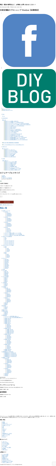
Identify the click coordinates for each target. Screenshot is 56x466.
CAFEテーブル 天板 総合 (7, 236)
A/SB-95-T (8, 348)
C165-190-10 (6, 260)
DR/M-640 (6, 273)
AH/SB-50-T (9, 367)
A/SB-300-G (9, 336)
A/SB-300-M (9, 337)
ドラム (3, 432)
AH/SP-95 (6, 375)
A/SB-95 (8, 345)
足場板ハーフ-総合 (5, 357)
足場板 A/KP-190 (7, 320)
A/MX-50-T (9, 327)
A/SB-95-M (9, 347)
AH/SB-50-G (9, 365)
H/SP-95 (5, 304)
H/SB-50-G (9, 294)
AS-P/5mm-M (9, 220)
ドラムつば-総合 (5, 276)
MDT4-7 (5, 279)
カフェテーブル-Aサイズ (9, 240)
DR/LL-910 (6, 272)
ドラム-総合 (4, 270)
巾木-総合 (4, 286)
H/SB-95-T (8, 301)
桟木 (3, 427)
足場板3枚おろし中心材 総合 (7, 351)
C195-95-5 (6, 268)
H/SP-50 (5, 303)
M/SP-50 (5, 313)
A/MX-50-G (9, 325)
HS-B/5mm (9, 223)
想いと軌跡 (4, 446)
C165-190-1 (6, 259)
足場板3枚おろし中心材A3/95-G (10, 354)
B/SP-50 (5, 284)
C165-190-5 (6, 261)
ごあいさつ (4, 441)
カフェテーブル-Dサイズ (9, 244)
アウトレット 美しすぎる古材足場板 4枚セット (13, 317)
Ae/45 (5, 247)
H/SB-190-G (9, 289)
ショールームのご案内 (6, 447)
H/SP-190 (6, 302)
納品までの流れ (5, 455)
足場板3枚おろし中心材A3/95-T (10, 356)
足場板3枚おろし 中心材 (7, 433)
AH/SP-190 (6, 373)
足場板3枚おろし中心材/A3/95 (10, 352)
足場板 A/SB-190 (7, 328)
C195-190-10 (6, 265)
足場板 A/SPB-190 (7, 349)
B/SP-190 (6, 283)
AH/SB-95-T (9, 372)
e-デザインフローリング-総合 (8, 245)
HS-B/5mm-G (9, 224)
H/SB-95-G (9, 299)
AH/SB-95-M (9, 371)
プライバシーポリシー (6, 460)
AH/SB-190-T (9, 362)
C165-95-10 (6, 262)
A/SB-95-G (9, 346)
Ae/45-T (8, 251)
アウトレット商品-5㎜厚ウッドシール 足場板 (13, 234)
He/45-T (8, 257)
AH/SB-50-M (9, 366)
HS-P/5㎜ (6, 227)
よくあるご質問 (5, 454)
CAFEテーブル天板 (6, 434)
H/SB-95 (5, 297)
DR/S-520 (6, 274)
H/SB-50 (5, 292)
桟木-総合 (4, 305)
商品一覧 (3, 208)
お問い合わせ (4, 449)
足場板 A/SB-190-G (10, 330)
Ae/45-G (8, 249)
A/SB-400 (8, 340)
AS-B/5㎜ (6, 211)
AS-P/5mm (8, 218)
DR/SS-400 (6, 275)
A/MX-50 (8, 324)
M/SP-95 (5, 314)
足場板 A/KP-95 (7, 322)
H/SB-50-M (9, 295)
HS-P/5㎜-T (9, 231)
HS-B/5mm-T (9, 226)
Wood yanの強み (5, 442)
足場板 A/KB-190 (7, 318)
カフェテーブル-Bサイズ (9, 241)
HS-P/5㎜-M (9, 230)
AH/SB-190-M (9, 361)
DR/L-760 (6, 271)
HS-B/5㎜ (6, 222)
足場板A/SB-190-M (10, 331)
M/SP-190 (6, 312)
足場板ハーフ (4, 423)
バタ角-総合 (4, 282)
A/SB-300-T (9, 338)
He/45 (5, 253)
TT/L (5, 237)
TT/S (5, 239)
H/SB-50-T (8, 296)
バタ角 (3, 431)
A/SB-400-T (9, 343)
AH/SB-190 (6, 358)
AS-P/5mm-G (9, 219)
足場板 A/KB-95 (7, 319)
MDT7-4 (5, 280)
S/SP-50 (5, 307)
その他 (3, 269)
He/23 (5, 252)
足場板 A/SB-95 (7, 344)
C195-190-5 (6, 266)
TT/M (5, 238)
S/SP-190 (6, 306)
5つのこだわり (5, 445)
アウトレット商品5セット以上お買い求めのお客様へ (14, 235)
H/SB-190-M (9, 290)
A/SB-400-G (9, 341)
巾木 (3, 426)
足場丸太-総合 (5, 311)
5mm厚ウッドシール (6, 210)
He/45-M (8, 256)
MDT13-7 (6, 277)
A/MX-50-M (9, 326)
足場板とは (4, 457)
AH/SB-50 (6, 363)
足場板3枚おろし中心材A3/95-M (10, 355)
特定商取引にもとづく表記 (7, 461)
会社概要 (4, 448)
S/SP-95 (5, 308)
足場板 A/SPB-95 (7, 350)
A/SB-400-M (9, 342)
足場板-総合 (4, 315)
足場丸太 (4, 430)
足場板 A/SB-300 (7, 334)
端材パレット (4, 309)
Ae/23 (5, 246)
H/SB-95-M (9, 300)
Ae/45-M (8, 250)
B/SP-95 (5, 285)
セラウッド (4, 258)
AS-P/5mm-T (9, 221)
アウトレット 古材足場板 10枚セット (11, 316)
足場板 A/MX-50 (7, 323)
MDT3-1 (5, 278)
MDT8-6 (5, 281)
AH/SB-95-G (9, 370)
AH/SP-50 (6, 374)
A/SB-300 (8, 335)
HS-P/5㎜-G (9, 229)
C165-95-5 (6, 263)
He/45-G (8, 255)
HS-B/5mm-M (9, 225)
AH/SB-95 (6, 368)
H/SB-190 (6, 287)
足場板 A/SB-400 (7, 339)
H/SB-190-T (9, 291)
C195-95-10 (6, 267)
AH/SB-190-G (9, 360)
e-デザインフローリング (7, 424)
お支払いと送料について (7, 462)
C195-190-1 (6, 264)
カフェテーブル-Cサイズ (9, 242)
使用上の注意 (4, 456)
